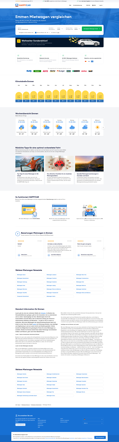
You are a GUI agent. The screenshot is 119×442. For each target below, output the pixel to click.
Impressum (40, 423)
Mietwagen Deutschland (23, 278)
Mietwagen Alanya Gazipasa (23, 392)
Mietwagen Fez (50, 392)
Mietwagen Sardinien (81, 289)
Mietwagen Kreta (21, 285)
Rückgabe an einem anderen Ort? (26, 32)
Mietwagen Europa (26, 404)
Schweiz (43, 313)
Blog (39, 418)
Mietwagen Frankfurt (52, 278)
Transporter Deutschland (23, 296)
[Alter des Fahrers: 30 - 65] (35, 32)
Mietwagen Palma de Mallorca (54, 289)
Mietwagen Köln (80, 282)
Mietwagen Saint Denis (22, 377)
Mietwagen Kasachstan (81, 374)
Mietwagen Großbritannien (53, 374)
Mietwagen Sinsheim (22, 388)
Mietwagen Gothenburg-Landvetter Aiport (27, 395)
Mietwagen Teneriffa (22, 292)
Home (18, 404)
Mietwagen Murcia (80, 392)
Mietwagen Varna (51, 395)
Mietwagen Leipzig (51, 285)
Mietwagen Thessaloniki (52, 292)
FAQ (70, 5)
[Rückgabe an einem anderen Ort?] (17, 32)
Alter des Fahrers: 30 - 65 (42, 32)
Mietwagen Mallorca (81, 285)
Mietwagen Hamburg (22, 282)
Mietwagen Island (21, 274)
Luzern (34, 324)
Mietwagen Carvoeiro (22, 381)
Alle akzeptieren (100, 437)
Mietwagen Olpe (21, 385)
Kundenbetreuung (77, 5)
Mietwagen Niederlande (36, 404)
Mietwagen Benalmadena (82, 377)
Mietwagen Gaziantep (52, 381)
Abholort (19, 28)
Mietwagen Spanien (81, 385)
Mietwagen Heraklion (52, 282)
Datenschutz (40, 425)
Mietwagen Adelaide (51, 377)
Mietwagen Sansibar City (82, 388)
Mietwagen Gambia (21, 374)
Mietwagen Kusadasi (81, 381)
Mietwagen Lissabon (51, 274)
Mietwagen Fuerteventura (82, 278)
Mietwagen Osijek (51, 385)
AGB (39, 427)
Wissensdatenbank (42, 420)
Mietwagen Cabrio (51, 296)
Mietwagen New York (81, 274)
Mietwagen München (22, 289)
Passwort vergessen (64, 420)
